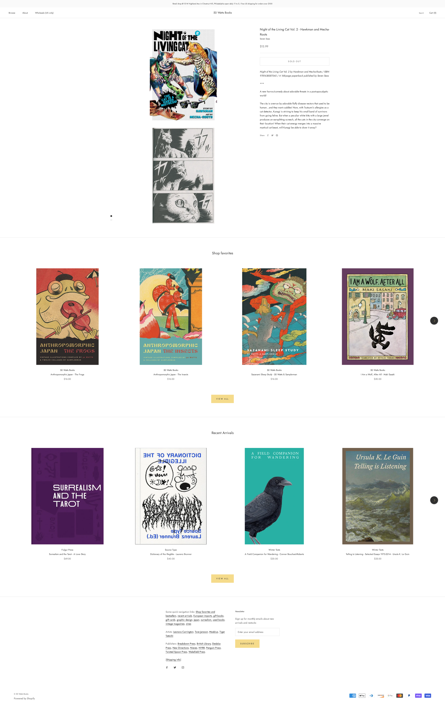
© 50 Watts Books (21, 694)
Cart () (432, 12)
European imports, (203, 616)
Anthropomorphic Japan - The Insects (170, 374)
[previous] (11, 321)
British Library (204, 643)
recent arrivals (185, 616)
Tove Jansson (201, 632)
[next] (434, 321)
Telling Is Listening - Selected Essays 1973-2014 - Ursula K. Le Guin (377, 554)
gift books (218, 616)
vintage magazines (175, 624)
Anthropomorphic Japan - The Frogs (67, 374)
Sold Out (294, 61)
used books (219, 620)
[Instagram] (183, 667)
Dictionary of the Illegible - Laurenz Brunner (171, 554)
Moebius (213, 632)
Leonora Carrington (183, 632)
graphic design (184, 620)
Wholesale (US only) (44, 12)
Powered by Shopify (24, 698)
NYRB (202, 648)
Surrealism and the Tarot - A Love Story (67, 554)
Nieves (193, 648)
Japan (196, 620)
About (25, 12)
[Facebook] (268, 135)
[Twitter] (272, 135)
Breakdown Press (186, 643)
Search (421, 13)
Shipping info (173, 659)
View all (222, 398)
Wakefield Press (197, 652)
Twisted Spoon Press (176, 652)
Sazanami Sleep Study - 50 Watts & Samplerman (274, 374)
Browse (12, 12)
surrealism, (206, 620)
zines (188, 624)
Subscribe (247, 643)
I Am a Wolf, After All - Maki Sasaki (378, 374)
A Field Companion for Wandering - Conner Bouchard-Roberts (274, 554)
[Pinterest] (277, 135)
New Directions (181, 648)
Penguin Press (213, 648)
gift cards (170, 620)
